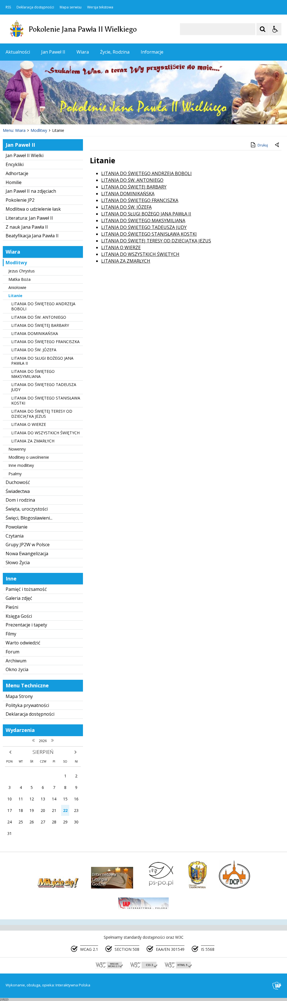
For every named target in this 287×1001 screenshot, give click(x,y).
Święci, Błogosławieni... (29, 518)
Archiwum (16, 661)
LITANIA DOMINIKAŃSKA (34, 333)
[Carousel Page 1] (54, 113)
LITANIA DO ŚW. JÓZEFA (33, 349)
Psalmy (15, 473)
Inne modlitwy (21, 465)
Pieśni (12, 607)
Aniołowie (17, 287)
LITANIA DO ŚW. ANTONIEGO (38, 317)
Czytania (15, 536)
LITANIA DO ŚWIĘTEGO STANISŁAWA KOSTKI (45, 400)
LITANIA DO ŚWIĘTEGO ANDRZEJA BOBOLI (43, 306)
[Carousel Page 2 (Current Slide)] (60, 113)
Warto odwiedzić (23, 643)
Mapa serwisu (71, 7)
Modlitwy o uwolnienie (28, 457)
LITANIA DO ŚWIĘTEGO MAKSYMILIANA (33, 374)
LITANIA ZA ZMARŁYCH (32, 441)
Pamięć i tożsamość (26, 589)
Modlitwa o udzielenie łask (33, 209)
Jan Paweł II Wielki (24, 155)
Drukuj (263, 145)
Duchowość (18, 482)
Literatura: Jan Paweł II (29, 218)
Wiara (83, 52)
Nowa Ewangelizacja (27, 553)
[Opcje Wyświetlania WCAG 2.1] (275, 29)
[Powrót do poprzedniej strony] (277, 145)
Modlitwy (16, 263)
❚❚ (11, 113)
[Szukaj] (262, 29)
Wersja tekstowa (100, 7)
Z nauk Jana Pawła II (27, 227)
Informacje (152, 52)
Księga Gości (19, 616)
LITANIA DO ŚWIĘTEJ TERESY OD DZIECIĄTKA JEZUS (41, 413)
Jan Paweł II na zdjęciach (31, 191)
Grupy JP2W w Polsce (28, 544)
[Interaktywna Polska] (276, 985)
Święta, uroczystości (27, 509)
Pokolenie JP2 (20, 200)
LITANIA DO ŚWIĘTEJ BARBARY (40, 325)
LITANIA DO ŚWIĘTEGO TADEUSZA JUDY (43, 387)
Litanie (15, 295)
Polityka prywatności (27, 705)
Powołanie (16, 527)
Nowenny (17, 449)
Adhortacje (17, 173)
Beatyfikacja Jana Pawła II (32, 236)
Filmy (11, 634)
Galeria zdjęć (19, 598)
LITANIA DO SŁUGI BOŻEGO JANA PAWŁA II (42, 360)
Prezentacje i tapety (26, 625)
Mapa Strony (19, 696)
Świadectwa (18, 491)
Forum (12, 652)
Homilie (14, 182)
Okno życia (17, 669)
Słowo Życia (18, 562)
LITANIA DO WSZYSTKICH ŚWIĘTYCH (45, 432)
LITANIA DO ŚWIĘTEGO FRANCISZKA (45, 341)
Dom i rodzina (20, 500)
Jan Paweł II (53, 52)
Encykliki (15, 164)
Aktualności (18, 52)
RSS (8, 7)
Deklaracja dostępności (35, 7)
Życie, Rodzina (114, 52)
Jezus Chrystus (21, 271)
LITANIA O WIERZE (28, 424)
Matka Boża (19, 279)
